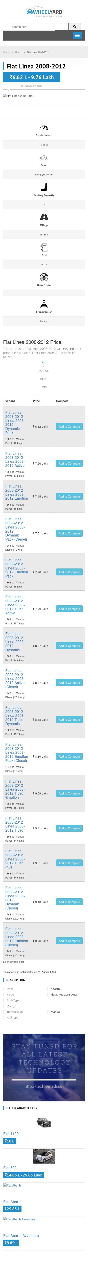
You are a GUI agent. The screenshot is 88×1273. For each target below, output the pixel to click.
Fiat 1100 (11, 1133)
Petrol (44, 371)
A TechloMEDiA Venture (49, 16)
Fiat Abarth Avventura (21, 1235)
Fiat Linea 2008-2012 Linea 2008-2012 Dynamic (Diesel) (15, 897)
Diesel (44, 379)
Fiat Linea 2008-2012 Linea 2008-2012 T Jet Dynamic (15, 715)
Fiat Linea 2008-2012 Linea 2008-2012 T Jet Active (15, 604)
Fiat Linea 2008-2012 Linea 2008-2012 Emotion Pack (16, 568)
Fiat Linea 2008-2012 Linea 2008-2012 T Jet (15, 824)
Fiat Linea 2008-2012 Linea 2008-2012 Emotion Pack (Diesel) (16, 752)
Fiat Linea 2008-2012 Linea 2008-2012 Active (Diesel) (15, 678)
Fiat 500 (10, 1167)
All (44, 362)
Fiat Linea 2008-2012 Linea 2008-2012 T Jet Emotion (15, 789)
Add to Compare (69, 426)
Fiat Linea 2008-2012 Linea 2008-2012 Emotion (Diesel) (16, 936)
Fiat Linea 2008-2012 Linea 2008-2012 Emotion (16, 492)
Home (6, 52)
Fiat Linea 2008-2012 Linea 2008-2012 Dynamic (15, 641)
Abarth (18, 52)
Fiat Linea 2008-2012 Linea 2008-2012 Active (15, 459)
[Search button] (75, 26)
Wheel (47, 12)
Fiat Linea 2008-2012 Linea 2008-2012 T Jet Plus (15, 859)
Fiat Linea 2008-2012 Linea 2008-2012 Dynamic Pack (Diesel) (16, 529)
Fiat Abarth (12, 1201)
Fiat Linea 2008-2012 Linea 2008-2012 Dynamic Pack (15, 422)
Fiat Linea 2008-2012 (38, 52)
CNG (44, 387)
